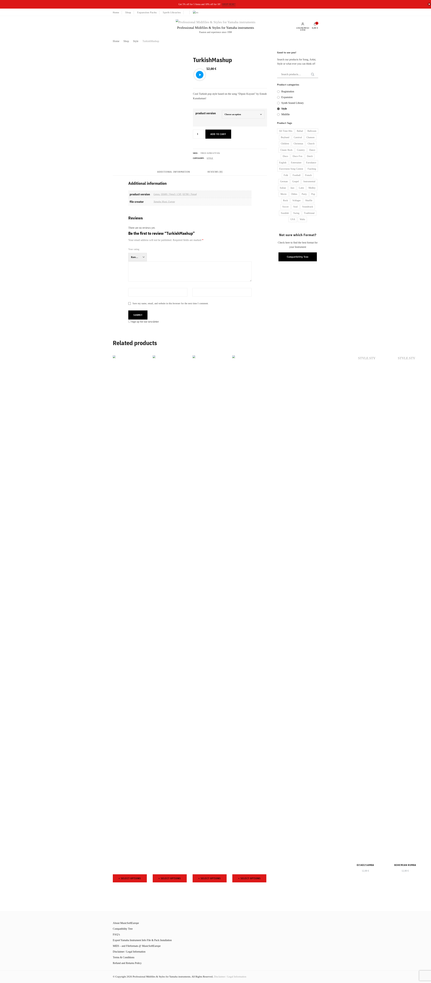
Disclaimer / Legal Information (129, 951)
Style (210, 158)
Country (301, 150)
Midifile (285, 114)
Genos (156, 194)
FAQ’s (116, 934)
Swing (296, 213)
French (308, 175)
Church (311, 143)
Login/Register (302, 29)
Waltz (302, 219)
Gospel (295, 181)
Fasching (312, 169)
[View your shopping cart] (315, 25)
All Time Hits (285, 131)
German (284, 181)
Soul (295, 206)
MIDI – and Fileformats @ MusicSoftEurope (137, 945)
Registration (287, 91)
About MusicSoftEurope (126, 923)
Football (297, 175)
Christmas (298, 143)
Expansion (287, 97)
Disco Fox (297, 156)
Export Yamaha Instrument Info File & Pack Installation (142, 940)
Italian (283, 188)
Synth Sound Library (292, 102)
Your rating (133, 249)
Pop (313, 194)
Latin (301, 188)
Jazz (292, 188)
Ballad (300, 131)
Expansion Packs (147, 12)
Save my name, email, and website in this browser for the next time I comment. (170, 303)
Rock (285, 200)
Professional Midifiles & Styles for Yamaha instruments (215, 27)
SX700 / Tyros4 (189, 194)
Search (311, 74)
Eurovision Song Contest (291, 169)
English (282, 162)
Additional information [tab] (173, 171)
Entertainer (296, 162)
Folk (286, 175)
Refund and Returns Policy (127, 963)
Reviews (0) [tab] (215, 171)
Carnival (298, 137)
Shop (128, 12)
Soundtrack (307, 206)
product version (205, 113)
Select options (131, 878)
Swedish (285, 213)
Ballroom (311, 131)
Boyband (285, 137)
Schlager (296, 200)
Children (285, 143)
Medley (312, 188)
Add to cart (218, 134)
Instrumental (309, 181)
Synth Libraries (172, 12)
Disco (285, 156)
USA (292, 219)
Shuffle (308, 200)
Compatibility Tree (297, 256)
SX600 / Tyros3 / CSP (171, 194)
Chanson (310, 137)
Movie (283, 194)
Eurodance (311, 162)
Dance (312, 150)
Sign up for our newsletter (145, 321)
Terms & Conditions (123, 957)
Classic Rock (286, 150)
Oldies (294, 194)
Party (304, 194)
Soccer (285, 206)
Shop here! (229, 4)
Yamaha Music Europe (164, 201)
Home (116, 12)
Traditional (309, 213)
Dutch (310, 156)
